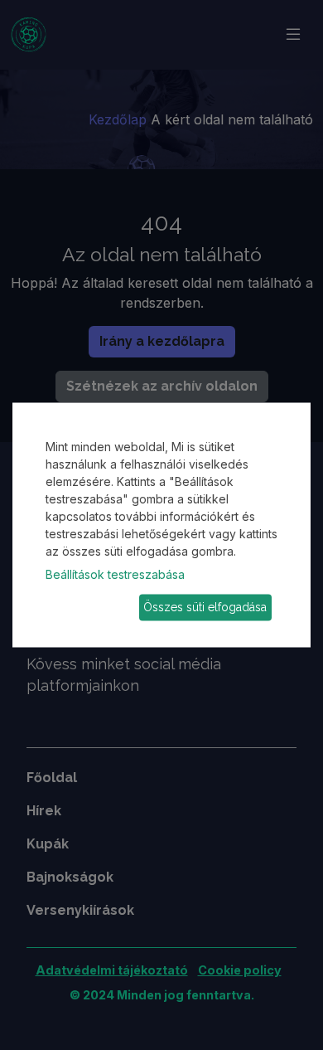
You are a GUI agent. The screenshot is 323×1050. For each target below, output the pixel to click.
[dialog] (161, 525)
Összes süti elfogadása (205, 607)
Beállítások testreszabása (115, 573)
